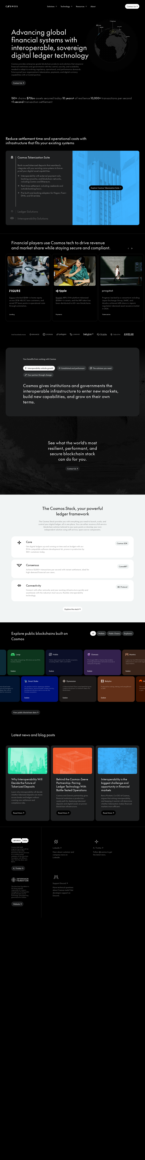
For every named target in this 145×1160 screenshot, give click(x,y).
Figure (12, 297)
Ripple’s (59, 297)
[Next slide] (132, 248)
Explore (7, 671)
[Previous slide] (128, 248)
